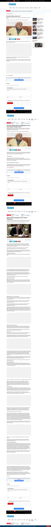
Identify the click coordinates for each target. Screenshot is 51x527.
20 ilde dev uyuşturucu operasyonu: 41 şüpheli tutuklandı (40, 20)
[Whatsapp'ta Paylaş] (12, 39)
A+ (28, 148)
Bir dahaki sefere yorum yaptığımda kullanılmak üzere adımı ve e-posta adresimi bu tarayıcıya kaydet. (19, 101)
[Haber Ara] (44, 7)
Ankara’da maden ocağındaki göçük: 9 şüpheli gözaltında (22, 123)
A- (27, 37)
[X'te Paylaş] (11, 39)
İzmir (24, 211)
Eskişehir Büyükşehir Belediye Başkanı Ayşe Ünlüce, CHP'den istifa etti (40, 30)
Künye (29, 110)
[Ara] (43, 16)
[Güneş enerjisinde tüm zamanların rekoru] (35, 22)
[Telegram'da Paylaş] (14, 39)
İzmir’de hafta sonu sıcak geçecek (26, 123)
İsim (8, 189)
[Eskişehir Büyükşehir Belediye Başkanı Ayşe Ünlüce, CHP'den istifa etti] (35, 29)
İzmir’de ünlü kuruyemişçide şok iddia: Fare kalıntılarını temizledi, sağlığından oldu (28, 123)
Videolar (25, 110)
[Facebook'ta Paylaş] (9, 39)
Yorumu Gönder (10, 195)
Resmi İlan (29, 119)
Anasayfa (19, 110)
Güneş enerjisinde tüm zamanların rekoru (40, 23)
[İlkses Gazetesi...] (10, 115)
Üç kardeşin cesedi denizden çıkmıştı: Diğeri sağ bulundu (40, 38)
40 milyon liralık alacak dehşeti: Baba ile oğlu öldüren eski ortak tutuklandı (40, 34)
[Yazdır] (30, 37)
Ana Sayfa (8, 13)
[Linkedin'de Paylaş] (15, 39)
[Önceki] (43, 11)
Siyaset (16, 211)
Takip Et (19, 241)
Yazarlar (27, 110)
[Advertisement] (32, 4)
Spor (21, 211)
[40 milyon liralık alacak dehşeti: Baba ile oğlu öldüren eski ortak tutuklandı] (35, 33)
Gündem (12, 13)
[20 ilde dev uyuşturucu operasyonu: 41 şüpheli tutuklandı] (35, 19)
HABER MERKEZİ (11, 75)
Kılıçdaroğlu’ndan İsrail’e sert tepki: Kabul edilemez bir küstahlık (40, 27)
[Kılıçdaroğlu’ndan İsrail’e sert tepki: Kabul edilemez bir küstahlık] (35, 26)
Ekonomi (19, 211)
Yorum (8, 90)
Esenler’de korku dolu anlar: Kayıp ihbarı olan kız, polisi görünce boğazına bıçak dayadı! (18, 123)
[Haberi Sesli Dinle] (26, 37)
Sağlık (27, 211)
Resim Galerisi (21, 110)
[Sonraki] (44, 11)
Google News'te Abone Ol (19, 172)
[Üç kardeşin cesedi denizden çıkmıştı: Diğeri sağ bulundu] (35, 37)
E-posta (20, 189)
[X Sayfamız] (25, 112)
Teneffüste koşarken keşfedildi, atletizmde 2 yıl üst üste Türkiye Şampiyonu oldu (13, 123)
